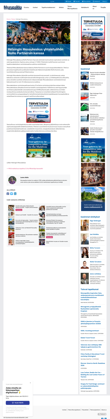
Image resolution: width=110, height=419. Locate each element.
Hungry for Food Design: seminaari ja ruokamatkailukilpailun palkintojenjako (93, 386)
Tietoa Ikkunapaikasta (72, 7)
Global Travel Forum (88, 338)
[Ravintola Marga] (93, 53)
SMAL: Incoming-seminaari (90, 331)
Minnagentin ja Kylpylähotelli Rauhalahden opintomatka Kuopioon (91, 309)
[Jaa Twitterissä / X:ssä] (11, 193)
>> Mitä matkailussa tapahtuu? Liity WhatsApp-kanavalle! (25, 168)
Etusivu (26, 7)
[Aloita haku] (51, 1)
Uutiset (35, 7)
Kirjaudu (69, 1)
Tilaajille (103, 7)
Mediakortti (97, 1)
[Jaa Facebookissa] (8, 193)
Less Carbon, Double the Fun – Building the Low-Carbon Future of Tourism (92, 375)
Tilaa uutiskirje (87, 1)
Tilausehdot (85, 409)
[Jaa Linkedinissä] (15, 193)
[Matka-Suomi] (93, 199)
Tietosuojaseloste (95, 409)
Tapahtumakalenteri (48, 7)
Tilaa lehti (77, 1)
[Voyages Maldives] (38, 145)
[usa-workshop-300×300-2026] (38, 110)
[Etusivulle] (12, 7)
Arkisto (61, 7)
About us (104, 1)
